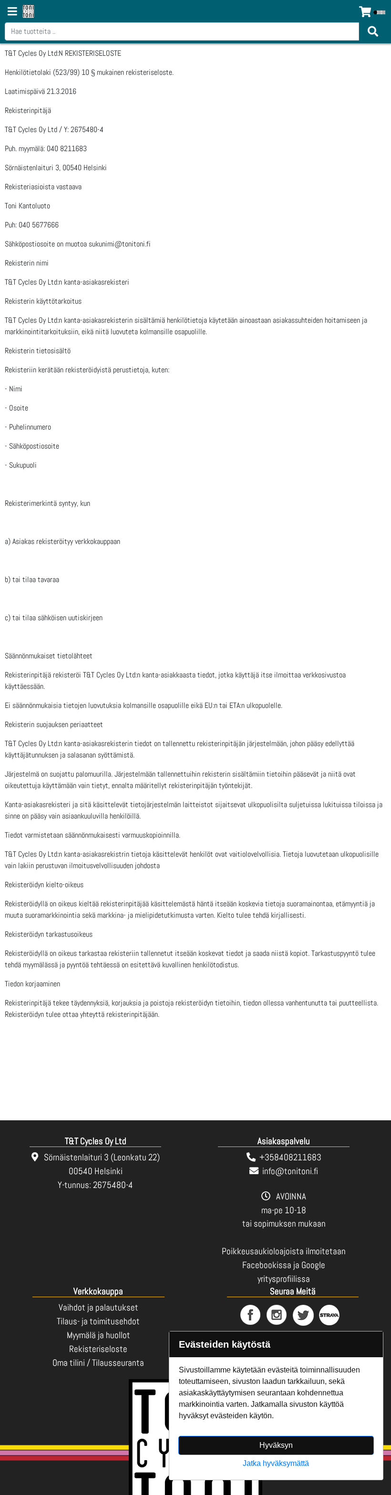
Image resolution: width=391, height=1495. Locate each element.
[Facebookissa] (251, 1315)
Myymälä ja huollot (98, 1335)
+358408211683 (290, 1157)
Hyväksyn (276, 1445)
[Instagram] (277, 1315)
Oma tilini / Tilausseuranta (98, 1363)
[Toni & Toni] (28, 12)
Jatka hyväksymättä (276, 1463)
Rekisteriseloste (98, 1349)
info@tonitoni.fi (290, 1171)
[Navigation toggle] (12, 12)
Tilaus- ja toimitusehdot (98, 1321)
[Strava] (329, 1315)
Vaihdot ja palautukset (98, 1307)
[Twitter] (303, 1315)
